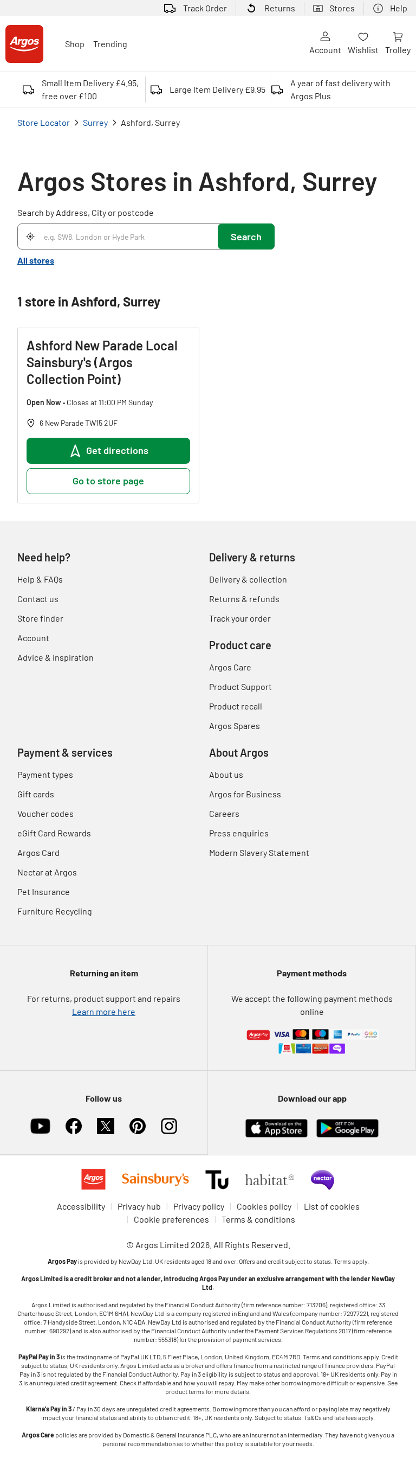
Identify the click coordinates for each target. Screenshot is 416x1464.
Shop (74, 44)
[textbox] (208, 1352)
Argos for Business (245, 794)
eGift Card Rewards (54, 833)
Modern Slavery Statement (259, 852)
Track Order (205, 8)
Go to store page (108, 481)
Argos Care (230, 667)
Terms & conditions (258, 1219)
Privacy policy (198, 1206)
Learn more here (103, 1011)
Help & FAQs (40, 579)
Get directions (117, 450)
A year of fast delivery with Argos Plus (340, 89)
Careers (224, 813)
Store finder (40, 618)
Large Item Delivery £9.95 (217, 89)
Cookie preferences (171, 1219)
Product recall (235, 706)
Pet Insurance (43, 891)
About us (226, 774)
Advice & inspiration (55, 657)
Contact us (37, 598)
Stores (342, 8)
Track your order (240, 618)
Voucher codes (45, 813)
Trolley (398, 49)
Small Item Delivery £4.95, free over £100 (90, 89)
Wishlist (363, 49)
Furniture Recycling (54, 911)
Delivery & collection (248, 579)
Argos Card (38, 852)
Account (325, 49)
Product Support (240, 686)
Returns (279, 8)
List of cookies (332, 1206)
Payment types (45, 774)
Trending (110, 44)
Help (398, 8)
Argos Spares (234, 725)
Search (246, 236)
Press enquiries (239, 833)
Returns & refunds (244, 598)
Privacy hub (139, 1206)
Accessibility (81, 1206)
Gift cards (35, 794)
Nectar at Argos (47, 872)
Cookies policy (264, 1206)
